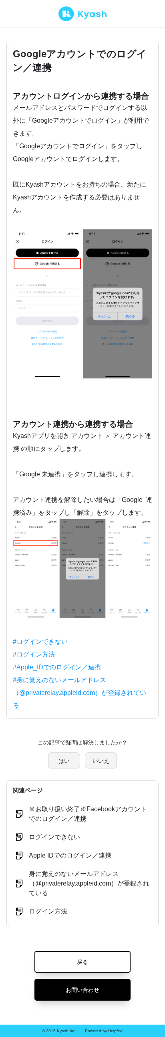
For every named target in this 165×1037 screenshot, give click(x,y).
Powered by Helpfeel (104, 1031)
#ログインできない (40, 641)
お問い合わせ (82, 990)
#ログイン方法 (34, 654)
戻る (82, 962)
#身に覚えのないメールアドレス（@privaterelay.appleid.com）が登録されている (79, 693)
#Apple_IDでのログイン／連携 (57, 667)
